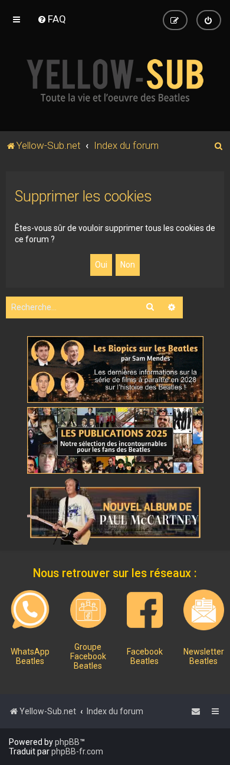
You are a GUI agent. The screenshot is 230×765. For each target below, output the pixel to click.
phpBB (67, 742)
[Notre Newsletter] (203, 610)
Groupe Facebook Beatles (88, 656)
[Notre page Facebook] (145, 610)
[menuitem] (51, 19)
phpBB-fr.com (77, 751)
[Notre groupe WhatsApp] (30, 609)
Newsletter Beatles (203, 656)
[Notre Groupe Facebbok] (88, 610)
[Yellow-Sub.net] (115, 80)
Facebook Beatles (145, 656)
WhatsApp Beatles (30, 656)
